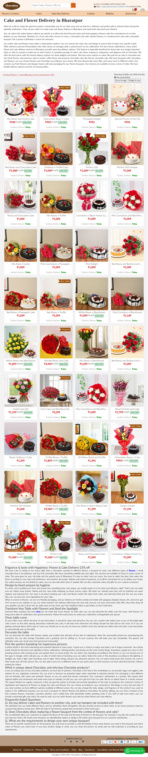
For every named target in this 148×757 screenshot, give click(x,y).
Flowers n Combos (10, 13)
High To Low (135, 81)
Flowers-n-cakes (17, 75)
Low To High (121, 81)
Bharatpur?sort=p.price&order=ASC (39, 75)
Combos (91, 13)
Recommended (123, 77)
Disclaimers (90, 750)
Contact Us (29, 750)
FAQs (74, 750)
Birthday (110, 13)
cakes (38, 612)
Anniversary (130, 13)
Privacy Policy (42, 750)
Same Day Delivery (60, 13)
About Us (17, 750)
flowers (132, 571)
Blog (80, 750)
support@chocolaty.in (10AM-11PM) (115, 7)
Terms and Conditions (59, 750)
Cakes (39, 13)
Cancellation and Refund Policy (111, 750)
